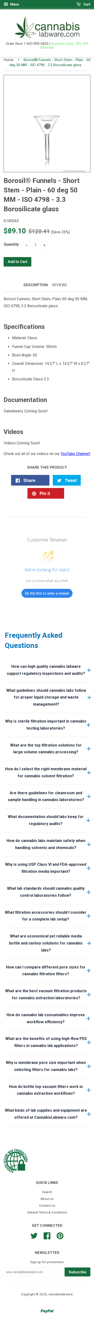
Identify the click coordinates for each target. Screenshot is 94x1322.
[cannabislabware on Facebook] (47, 1235)
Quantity (11, 244)
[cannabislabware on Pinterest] (60, 1235)
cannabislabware (60, 1294)
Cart (86, 4)
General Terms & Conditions (47, 1212)
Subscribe (77, 1272)
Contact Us (47, 1205)
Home (8, 60)
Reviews (59, 285)
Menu (14, 4)
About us (47, 1199)
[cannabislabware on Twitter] (34, 1235)
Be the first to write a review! (47, 593)
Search (47, 1192)
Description (36, 285)
